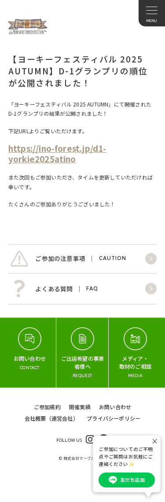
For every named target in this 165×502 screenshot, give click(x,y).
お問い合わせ (115, 406)
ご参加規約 (47, 406)
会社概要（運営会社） (51, 418)
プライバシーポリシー (113, 418)
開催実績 (80, 406)
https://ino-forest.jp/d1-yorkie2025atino (57, 153)
